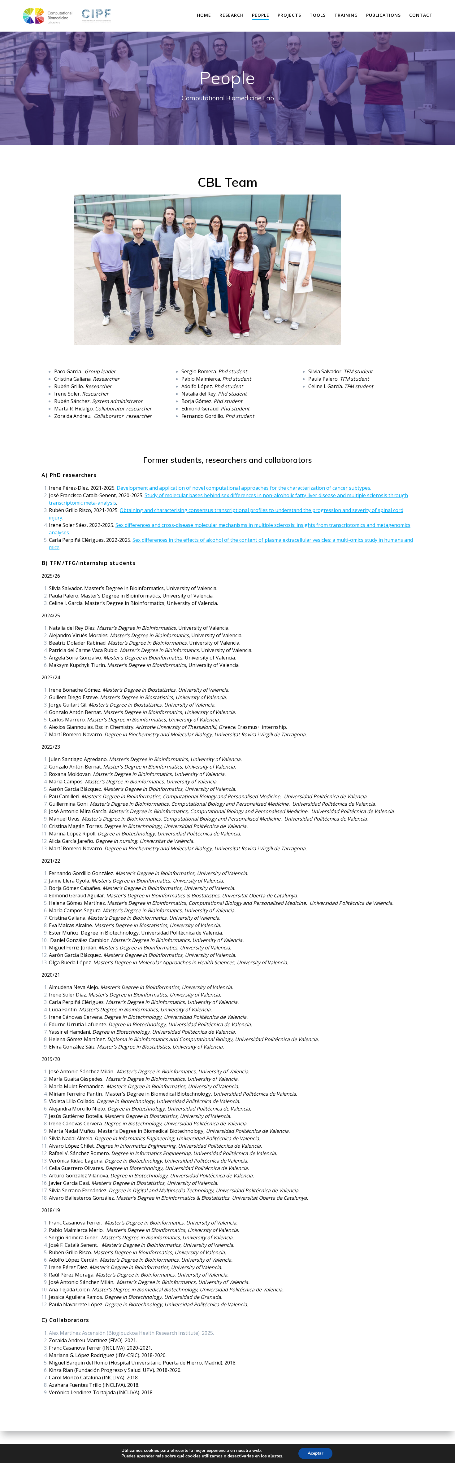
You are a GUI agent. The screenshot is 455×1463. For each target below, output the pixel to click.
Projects (289, 15)
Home (204, 15)
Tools (318, 15)
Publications (383, 15)
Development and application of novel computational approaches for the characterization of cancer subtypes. (244, 487)
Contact (421, 15)
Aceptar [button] (315, 1453)
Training (346, 15)
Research (231, 15)
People (260, 15)
